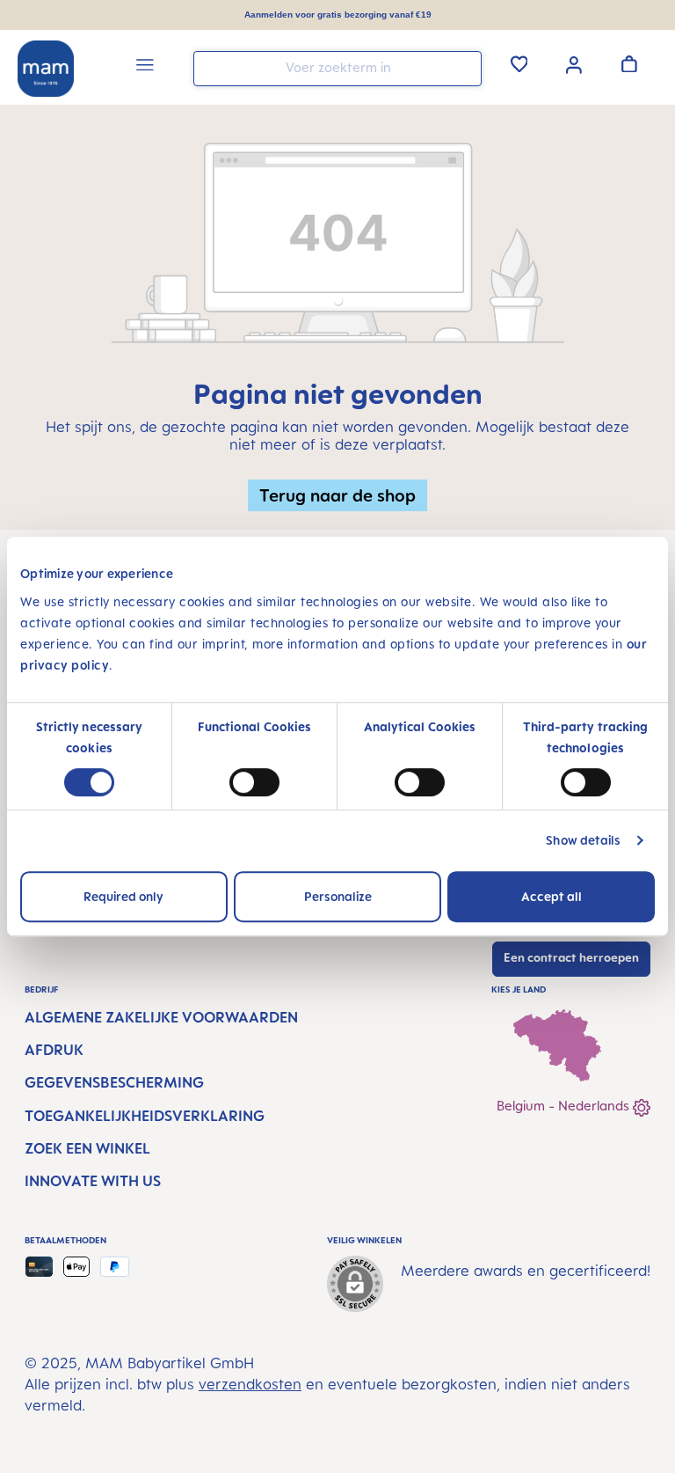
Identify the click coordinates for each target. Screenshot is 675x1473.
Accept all (551, 896)
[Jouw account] (574, 63)
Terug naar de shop (337, 495)
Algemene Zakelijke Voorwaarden (161, 1017)
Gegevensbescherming (114, 1082)
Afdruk (54, 1050)
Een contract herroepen (571, 957)
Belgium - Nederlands (565, 1105)
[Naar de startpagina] (46, 68)
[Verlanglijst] (519, 63)
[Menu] (145, 67)
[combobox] (337, 68)
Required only (123, 896)
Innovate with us (93, 1181)
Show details (583, 839)
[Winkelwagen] (629, 63)
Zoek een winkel (87, 1148)
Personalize (338, 896)
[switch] (254, 782)
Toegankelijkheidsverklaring (145, 1116)
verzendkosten (250, 1384)
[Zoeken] (464, 67)
